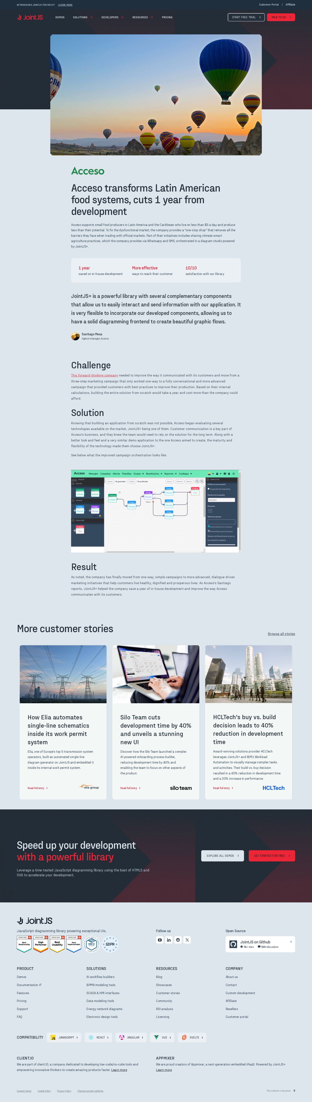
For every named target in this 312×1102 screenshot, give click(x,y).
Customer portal (269, 4)
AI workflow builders (100, 977)
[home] (30, 17)
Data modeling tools (100, 1001)
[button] (83, 17)
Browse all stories (281, 633)
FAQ (19, 1017)
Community (164, 1001)
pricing (167, 17)
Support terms (24, 1090)
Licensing (162, 1017)
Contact (231, 985)
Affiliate (231, 1001)
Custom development (240, 993)
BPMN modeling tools (100, 985)
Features (23, 993)
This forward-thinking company (94, 375)
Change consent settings (90, 1090)
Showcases (164, 985)
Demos (60, 17)
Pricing (22, 1001)
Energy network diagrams (104, 1009)
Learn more (119, 1070)
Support (22, 1009)
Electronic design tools (102, 1017)
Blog (159, 977)
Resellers (232, 1009)
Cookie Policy (44, 1090)
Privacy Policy (64, 1090)
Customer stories (168, 993)
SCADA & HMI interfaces (102, 993)
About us (232, 977)
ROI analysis (164, 1009)
